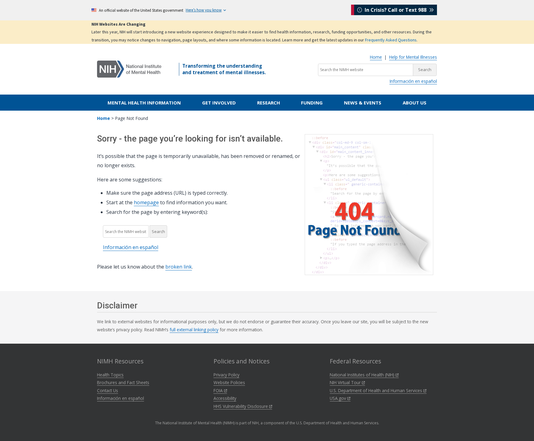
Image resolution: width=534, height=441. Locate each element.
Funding (312, 103)
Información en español (413, 81)
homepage (146, 202)
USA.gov (338, 398)
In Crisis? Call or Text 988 (395, 9)
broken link (178, 266)
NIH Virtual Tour (346, 382)
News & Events (362, 103)
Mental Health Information (144, 103)
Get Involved (219, 103)
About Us (414, 103)
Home (376, 57)
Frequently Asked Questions (391, 40)
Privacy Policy (226, 375)
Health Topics (110, 375)
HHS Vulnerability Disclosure (241, 406)
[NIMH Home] (129, 68)
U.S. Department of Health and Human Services (376, 390)
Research (268, 103)
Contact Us (107, 390)
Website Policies (229, 382)
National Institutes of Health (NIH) (363, 375)
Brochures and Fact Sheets (123, 382)
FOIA (219, 390)
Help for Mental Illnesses (413, 57)
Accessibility (225, 398)
